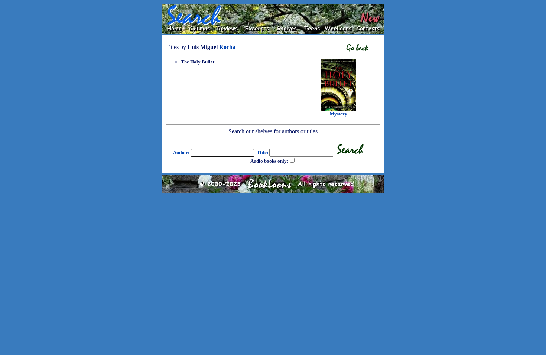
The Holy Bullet (197, 62)
